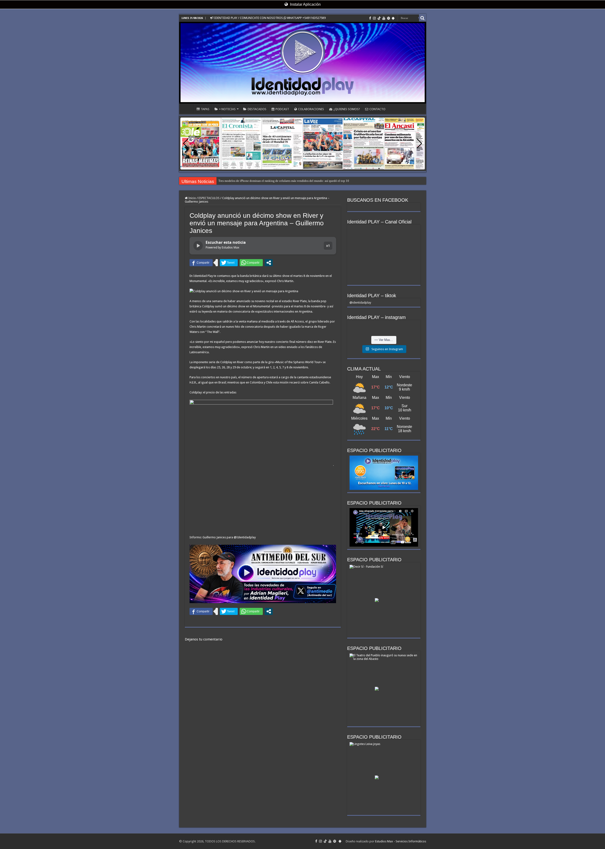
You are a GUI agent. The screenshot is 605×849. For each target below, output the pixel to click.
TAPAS (205, 109)
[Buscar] (422, 18)
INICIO (188, 108)
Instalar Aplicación (305, 4)
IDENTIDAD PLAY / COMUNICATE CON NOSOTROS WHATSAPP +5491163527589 (269, 18)
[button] (419, 143)
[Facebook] (370, 18)
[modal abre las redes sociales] (269, 262)
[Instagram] (374, 18)
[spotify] (388, 18)
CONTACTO (377, 109)
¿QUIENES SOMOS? (346, 109)
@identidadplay (360, 302)
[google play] (393, 18)
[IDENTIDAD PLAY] (302, 63)
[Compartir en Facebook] (201, 262)
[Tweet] (229, 262)
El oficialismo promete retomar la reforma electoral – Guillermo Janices (263, 181)
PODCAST (282, 109)
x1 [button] (328, 245)
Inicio (192, 198)
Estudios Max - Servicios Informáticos (400, 841)
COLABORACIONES (311, 109)
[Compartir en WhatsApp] (251, 262)
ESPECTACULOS (209, 198)
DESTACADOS (257, 109)
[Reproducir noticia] (198, 245)
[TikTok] (379, 18)
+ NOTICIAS (227, 109)
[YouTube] (384, 18)
